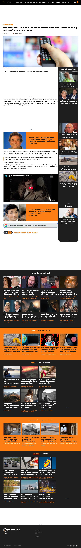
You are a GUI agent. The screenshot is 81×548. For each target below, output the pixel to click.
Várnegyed (62, 443)
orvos (7, 386)
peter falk (34, 232)
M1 (17, 477)
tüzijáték (41, 501)
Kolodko (43, 443)
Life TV (28, 232)
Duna (4, 501)
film (8, 296)
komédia (72, 322)
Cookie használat (38, 537)
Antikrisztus (24, 387)
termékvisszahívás (45, 477)
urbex (35, 443)
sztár (44, 354)
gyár (12, 443)
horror (4, 296)
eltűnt (8, 501)
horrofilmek (16, 320)
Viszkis (26, 298)
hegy (7, 410)
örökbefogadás (43, 387)
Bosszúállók (62, 296)
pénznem (10, 354)
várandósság (24, 411)
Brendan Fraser (51, 296)
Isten (4, 386)
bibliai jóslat (30, 386)
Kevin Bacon (10, 320)
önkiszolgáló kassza (33, 477)
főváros (30, 354)
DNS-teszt (41, 386)
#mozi (10, 296)
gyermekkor (47, 386)
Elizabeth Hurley (45, 298)
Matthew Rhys (63, 322)
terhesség (31, 411)
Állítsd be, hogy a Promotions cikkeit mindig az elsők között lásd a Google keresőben (27, 225)
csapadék (23, 502)
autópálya (6, 478)
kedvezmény (24, 478)
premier (15, 296)
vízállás (32, 501)
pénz (7, 354)
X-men (32, 322)
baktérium (45, 478)
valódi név (48, 354)
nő (33, 410)
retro (63, 354)
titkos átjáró (69, 443)
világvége (23, 386)
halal (47, 410)
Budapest (74, 443)
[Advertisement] (40, 13)
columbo (17, 232)
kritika (67, 320)
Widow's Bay (63, 320)
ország (26, 354)
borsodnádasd (17, 443)
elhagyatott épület (27, 445)
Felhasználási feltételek (38, 532)
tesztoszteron (12, 386)
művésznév (54, 354)
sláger (66, 354)
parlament (45, 502)
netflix (30, 298)
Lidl (40, 477)
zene (69, 354)
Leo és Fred (52, 443)
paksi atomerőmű (25, 501)
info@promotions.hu (9, 534)
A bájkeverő (44, 296)
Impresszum (37, 535)
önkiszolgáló (24, 477)
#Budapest (51, 502)
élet (44, 410)
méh (31, 410)
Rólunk (36, 533)
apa (10, 410)
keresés (12, 501)
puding (41, 478)
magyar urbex (6, 443)
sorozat (23, 232)
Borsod (24, 443)
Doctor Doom (28, 320)
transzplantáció (25, 410)
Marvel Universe (70, 296)
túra (4, 410)
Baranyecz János (18, 33)
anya (35, 410)
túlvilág (41, 410)
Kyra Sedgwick (7, 322)
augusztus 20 (47, 501)
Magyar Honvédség (8, 477)
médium (50, 410)
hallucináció (6, 387)
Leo (56, 443)
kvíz (4, 354)
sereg (15, 477)
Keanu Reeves (32, 296)
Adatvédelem (37, 536)
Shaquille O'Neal (69, 298)
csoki (52, 477)
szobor (47, 443)
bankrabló (34, 298)
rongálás (43, 445)
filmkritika (43, 322)
